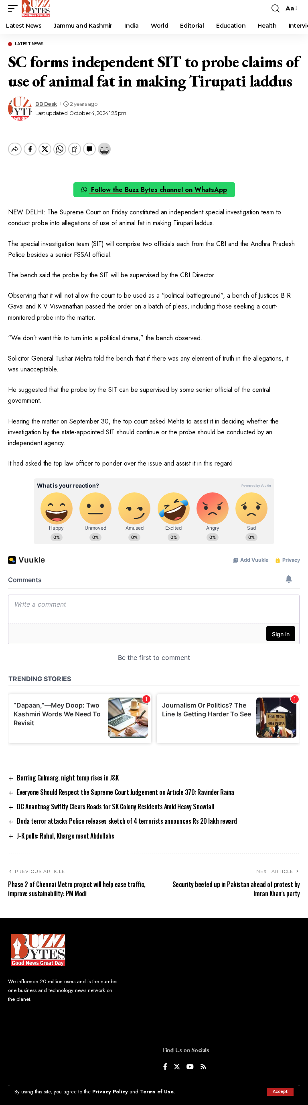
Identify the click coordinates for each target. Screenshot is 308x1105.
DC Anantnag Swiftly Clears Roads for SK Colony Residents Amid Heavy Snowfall (115, 806)
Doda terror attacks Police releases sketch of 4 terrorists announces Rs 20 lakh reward (127, 821)
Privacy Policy (110, 1091)
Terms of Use (157, 1091)
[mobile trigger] (15, 8)
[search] (276, 8)
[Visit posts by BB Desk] (20, 109)
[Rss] (203, 1067)
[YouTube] (190, 1067)
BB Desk (46, 104)
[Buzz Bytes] (36, 8)
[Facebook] (165, 1067)
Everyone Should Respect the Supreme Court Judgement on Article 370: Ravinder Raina (125, 792)
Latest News (29, 44)
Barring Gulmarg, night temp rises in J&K (67, 777)
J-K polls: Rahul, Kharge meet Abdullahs (65, 836)
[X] (176, 1067)
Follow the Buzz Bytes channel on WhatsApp (158, 189)
